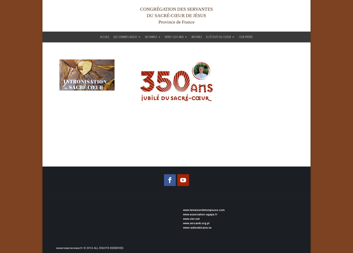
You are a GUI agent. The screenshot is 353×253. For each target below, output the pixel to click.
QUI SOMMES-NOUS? (125, 37)
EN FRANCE (151, 37)
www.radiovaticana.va (197, 227)
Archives (197, 37)
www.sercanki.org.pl (196, 223)
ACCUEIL (104, 37)
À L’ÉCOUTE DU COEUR (218, 37)
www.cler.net (191, 219)
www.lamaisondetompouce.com (204, 210)
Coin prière (246, 37)
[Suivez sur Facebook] (170, 180)
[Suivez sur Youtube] (183, 180)
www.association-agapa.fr (200, 214)
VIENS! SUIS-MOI (174, 37)
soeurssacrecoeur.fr (69, 248)
